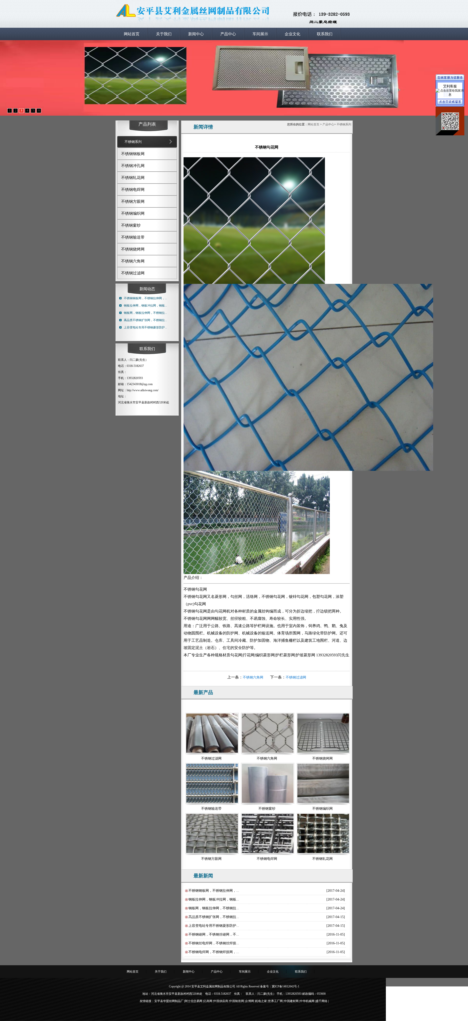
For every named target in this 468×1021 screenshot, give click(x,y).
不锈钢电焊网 (133, 189)
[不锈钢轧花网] (322, 834)
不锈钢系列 (344, 124)
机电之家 (261, 1001)
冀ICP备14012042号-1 (285, 986)
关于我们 (164, 34)
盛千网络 (321, 1001)
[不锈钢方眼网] (211, 834)
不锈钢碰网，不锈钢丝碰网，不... (213, 934)
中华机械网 (307, 1001)
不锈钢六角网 (133, 261)
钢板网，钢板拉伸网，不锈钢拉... (145, 313)
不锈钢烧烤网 (133, 249)
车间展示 (260, 34)
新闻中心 (196, 34)
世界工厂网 (275, 1001)
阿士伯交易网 (193, 1001)
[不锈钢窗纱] (267, 784)
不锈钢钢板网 (133, 154)
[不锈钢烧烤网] (322, 734)
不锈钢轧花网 (133, 178)
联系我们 (324, 34)
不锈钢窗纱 (131, 225)
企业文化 (292, 34)
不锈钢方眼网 (133, 201)
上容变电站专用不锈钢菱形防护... (145, 327)
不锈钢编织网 (133, 213)
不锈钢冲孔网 (133, 166)
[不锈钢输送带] (211, 784)
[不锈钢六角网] (267, 734)
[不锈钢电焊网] (267, 834)
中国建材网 (291, 1001)
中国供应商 (221, 1001)
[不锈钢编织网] (322, 784)
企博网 (249, 1001)
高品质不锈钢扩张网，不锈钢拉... (145, 320)
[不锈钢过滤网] (211, 734)
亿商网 (208, 1001)
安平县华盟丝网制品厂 (169, 1001)
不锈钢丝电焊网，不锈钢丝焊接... (213, 943)
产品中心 (228, 34)
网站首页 (131, 34)
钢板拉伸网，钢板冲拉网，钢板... (145, 305)
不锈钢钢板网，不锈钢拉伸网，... (145, 298)
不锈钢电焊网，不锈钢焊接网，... (213, 952)
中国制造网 (236, 1001)
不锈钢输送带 (133, 237)
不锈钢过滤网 (133, 273)
